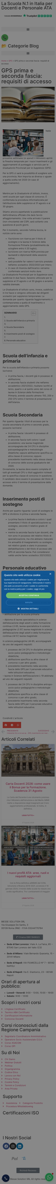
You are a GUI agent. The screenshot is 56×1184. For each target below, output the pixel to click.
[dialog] (28, 592)
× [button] (50, 574)
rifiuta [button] (29, 602)
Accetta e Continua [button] (29, 595)
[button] (28, 608)
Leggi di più (39, 589)
